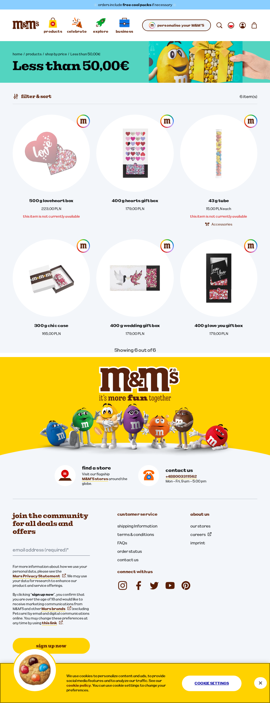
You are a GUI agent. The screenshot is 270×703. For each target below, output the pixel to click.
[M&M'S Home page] (26, 25)
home (17, 54)
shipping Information (137, 526)
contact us (127, 559)
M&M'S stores (95, 479)
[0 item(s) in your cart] (254, 25)
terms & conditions (135, 534)
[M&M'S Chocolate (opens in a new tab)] (186, 585)
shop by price (56, 54)
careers (198, 534)
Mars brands (53, 609)
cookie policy (78, 685)
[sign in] (242, 25)
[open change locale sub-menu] (231, 25)
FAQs (122, 542)
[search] (219, 25)
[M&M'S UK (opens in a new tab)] (138, 585)
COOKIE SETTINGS (212, 683)
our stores (200, 526)
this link (49, 623)
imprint (197, 542)
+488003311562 (181, 476)
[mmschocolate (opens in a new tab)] (122, 585)
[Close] (260, 683)
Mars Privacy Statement (36, 576)
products (34, 54)
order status (129, 551)
